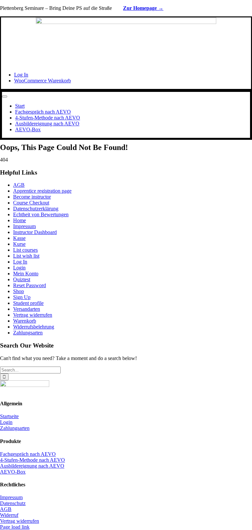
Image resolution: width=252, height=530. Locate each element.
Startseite (9, 416)
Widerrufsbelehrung (33, 326)
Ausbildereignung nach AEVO (32, 466)
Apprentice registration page (42, 191)
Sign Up (22, 297)
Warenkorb (24, 321)
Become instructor (32, 197)
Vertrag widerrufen (32, 315)
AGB (19, 185)
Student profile (28, 303)
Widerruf (9, 515)
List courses (25, 250)
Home (19, 220)
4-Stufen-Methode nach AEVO (32, 460)
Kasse (19, 238)
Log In (20, 262)
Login (19, 267)
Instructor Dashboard (35, 232)
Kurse (19, 244)
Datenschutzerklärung (35, 208)
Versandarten (26, 309)
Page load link (15, 527)
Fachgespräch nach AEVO (28, 454)
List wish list (26, 256)
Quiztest (21, 279)
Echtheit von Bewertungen (41, 214)
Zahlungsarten (28, 332)
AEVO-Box (13, 472)
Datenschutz (13, 503)
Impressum (24, 226)
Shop (18, 291)
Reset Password (29, 285)
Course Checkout (31, 202)
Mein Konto (25, 273)
